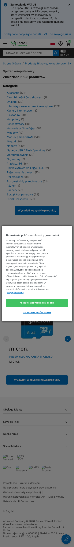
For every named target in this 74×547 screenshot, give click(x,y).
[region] (37, 273)
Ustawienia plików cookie (37, 312)
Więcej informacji (15, 292)
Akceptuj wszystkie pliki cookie (37, 303)
